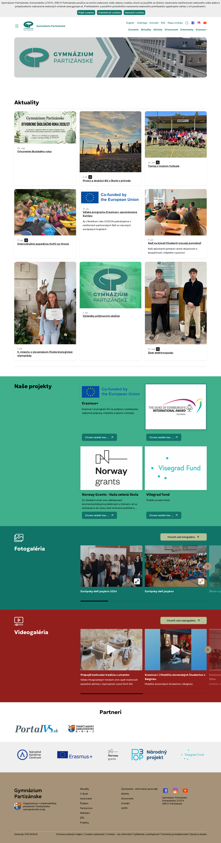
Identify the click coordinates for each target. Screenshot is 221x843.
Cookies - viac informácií (119, 834)
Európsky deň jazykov (159, 591)
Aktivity (157, 29)
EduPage (142, 23)
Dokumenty (186, 29)
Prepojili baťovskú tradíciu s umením (104, 675)
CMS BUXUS (31, 834)
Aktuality (146, 29)
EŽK (82, 817)
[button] (187, 23)
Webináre (85, 813)
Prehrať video (111, 650)
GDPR (124, 808)
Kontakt (154, 23)
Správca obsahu (198, 834)
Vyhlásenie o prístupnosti (146, 834)
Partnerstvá (86, 808)
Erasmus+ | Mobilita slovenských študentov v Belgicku (175, 677)
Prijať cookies (86, 12)
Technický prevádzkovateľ (174, 834)
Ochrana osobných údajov (69, 834)
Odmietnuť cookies (109, 12)
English (130, 23)
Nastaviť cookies (134, 12)
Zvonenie (133, 29)
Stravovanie (171, 29)
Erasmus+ (201, 29)
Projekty (84, 822)
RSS (163, 23)
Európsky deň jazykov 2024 (98, 591)
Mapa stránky (175, 23)
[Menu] (16, 26)
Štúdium (84, 803)
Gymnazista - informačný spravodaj (139, 788)
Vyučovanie (86, 798)
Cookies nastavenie (95, 834)
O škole (84, 793)
